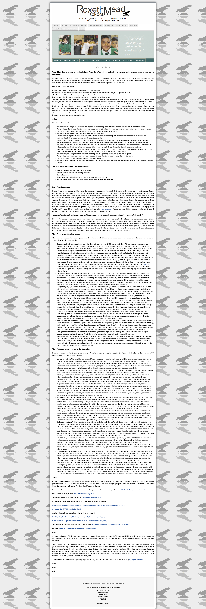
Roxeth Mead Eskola (99, 583)
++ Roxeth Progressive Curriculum (134, 490)
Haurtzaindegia (121, 25)
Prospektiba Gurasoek (78, 25)
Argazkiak (133, 25)
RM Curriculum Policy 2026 (83, 494)
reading (146, 264)
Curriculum (117, 60)
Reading (108, 60)
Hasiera (56, 25)
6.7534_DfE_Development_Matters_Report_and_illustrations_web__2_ (78, 517)
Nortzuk (64, 25)
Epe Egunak (109, 25)
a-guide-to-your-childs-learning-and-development (77, 528)
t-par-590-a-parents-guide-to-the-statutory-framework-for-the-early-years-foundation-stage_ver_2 (88, 505)
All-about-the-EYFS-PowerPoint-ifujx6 (66, 509)
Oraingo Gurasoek (95, 25)
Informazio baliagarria (70, 60)
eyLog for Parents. (136, 559)
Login (82, 29)
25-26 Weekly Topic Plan (92, 497)
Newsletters (127, 60)
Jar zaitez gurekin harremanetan (65, 29)
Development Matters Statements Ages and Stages (110, 524)
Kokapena (57, 60)
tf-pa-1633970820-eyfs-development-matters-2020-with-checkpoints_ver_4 (79, 521)
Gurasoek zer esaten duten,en (92, 60)
